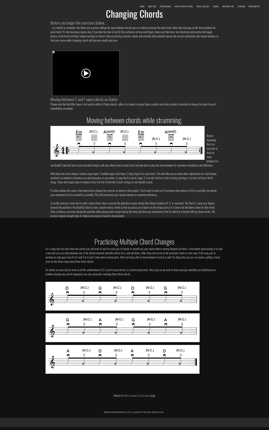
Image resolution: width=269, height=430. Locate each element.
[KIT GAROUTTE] (11, 7)
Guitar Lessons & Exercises (136, 395)
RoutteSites (129, 412)
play (86, 73)
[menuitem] (142, 6)
